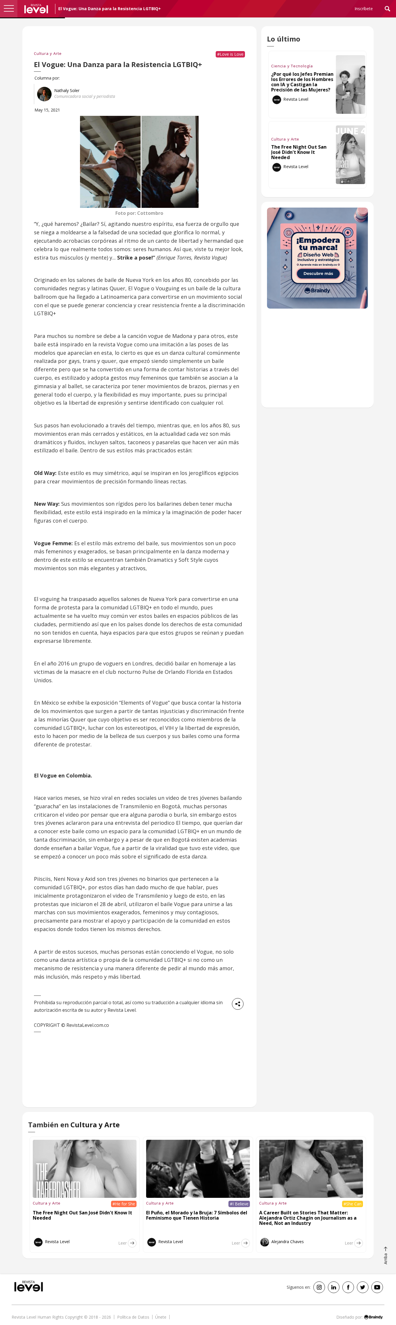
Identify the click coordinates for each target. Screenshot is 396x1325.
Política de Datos (133, 1317)
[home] (36, 8)
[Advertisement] (317, 361)
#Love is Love (230, 54)
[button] (8, 8)
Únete (160, 1317)
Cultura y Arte (48, 53)
